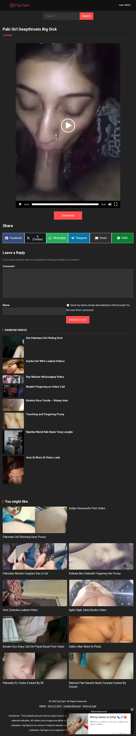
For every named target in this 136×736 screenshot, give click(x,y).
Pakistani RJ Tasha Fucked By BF (23, 683)
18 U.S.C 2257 (55, 706)
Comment (9, 266)
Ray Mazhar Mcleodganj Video (45, 376)
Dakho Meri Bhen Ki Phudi (85, 646)
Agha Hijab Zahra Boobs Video (87, 610)
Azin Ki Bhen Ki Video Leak (43, 457)
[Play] (20, 204)
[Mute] (110, 204)
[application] (68, 125)
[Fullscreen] (115, 204)
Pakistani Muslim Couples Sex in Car (25, 573)
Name (6, 305)
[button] (68, 125)
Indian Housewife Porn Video (87, 508)
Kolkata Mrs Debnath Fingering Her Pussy (95, 573)
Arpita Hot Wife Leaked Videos (45, 361)
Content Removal (72, 706)
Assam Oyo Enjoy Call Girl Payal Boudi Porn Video (33, 646)
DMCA (42, 706)
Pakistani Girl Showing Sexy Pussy (24, 537)
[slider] (65, 204)
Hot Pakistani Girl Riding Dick (44, 338)
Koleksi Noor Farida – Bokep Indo (47, 400)
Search (86, 16)
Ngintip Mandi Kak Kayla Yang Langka (49, 432)
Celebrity (7, 35)
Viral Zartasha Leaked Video (20, 610)
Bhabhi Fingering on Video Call (45, 386)
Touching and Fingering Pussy (45, 414)
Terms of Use (89, 706)
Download (68, 215)
